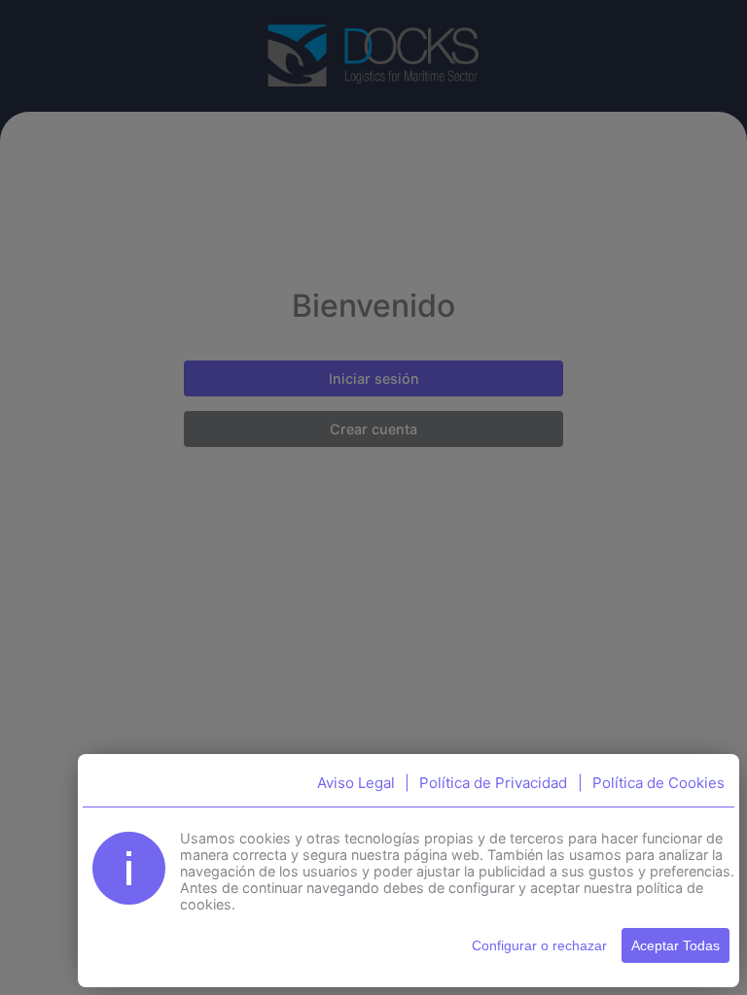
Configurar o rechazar (539, 945)
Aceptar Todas (675, 945)
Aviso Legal (356, 782)
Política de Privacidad (493, 782)
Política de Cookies (658, 782)
